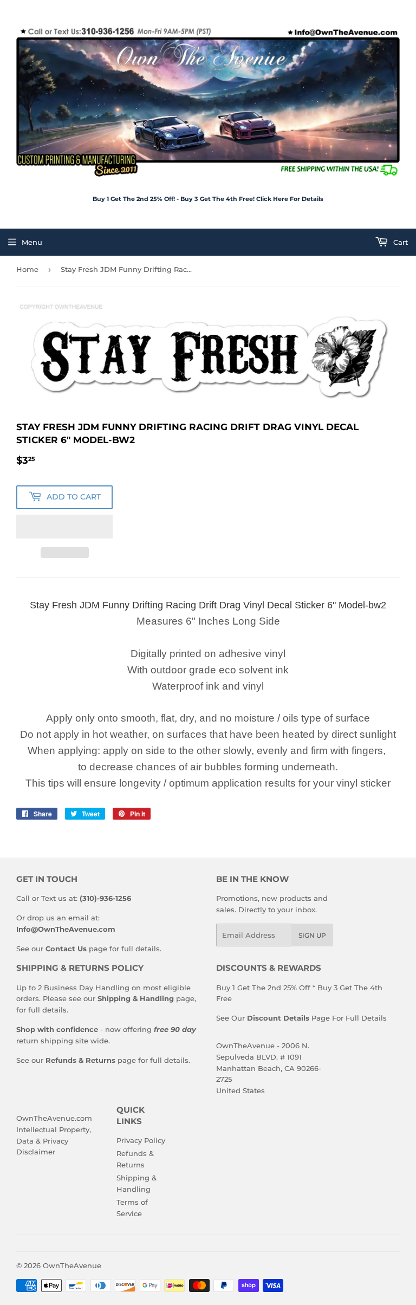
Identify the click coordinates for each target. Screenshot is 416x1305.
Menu (32, 242)
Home (27, 269)
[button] (64, 526)
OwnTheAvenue (72, 1265)
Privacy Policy (140, 1140)
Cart (399, 242)
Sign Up (312, 935)
